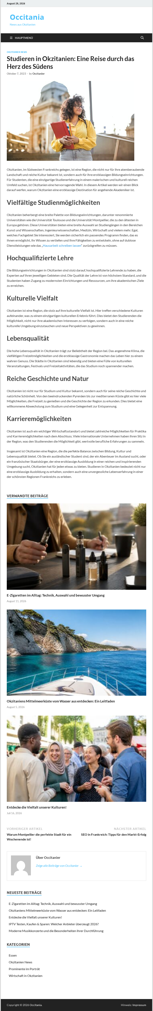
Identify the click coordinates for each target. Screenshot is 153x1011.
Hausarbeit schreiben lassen (62, 245)
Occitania (27, 17)
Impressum (139, 1005)
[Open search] (142, 37)
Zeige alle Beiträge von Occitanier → (59, 865)
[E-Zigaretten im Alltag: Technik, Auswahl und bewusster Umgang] (76, 548)
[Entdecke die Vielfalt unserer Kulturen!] (76, 760)
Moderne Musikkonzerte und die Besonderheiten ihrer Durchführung (56, 931)
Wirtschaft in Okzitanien (25, 975)
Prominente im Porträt (24, 969)
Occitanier (38, 73)
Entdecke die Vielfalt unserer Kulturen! (37, 807)
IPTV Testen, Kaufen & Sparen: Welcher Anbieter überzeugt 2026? (54, 924)
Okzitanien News (17, 52)
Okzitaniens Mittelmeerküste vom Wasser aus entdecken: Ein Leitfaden (61, 701)
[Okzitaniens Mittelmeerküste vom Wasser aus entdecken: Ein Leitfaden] (76, 654)
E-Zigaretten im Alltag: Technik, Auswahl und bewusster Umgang (56, 595)
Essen (13, 955)
